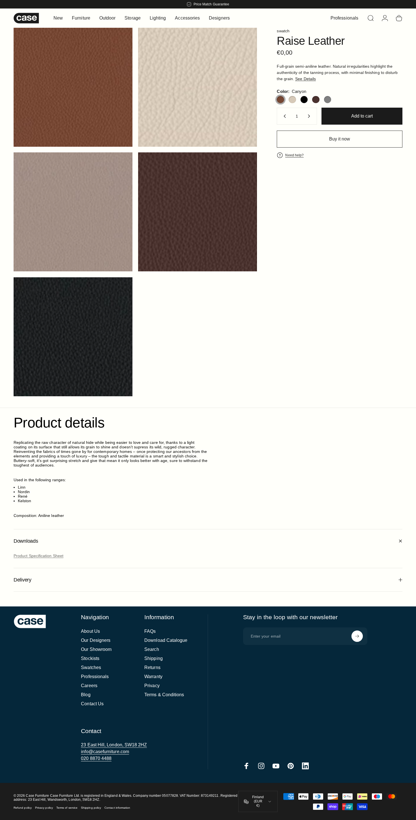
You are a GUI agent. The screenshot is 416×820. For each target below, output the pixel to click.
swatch (283, 31)
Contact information (117, 807)
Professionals (95, 676)
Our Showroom (96, 649)
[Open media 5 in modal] (73, 336)
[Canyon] (280, 99)
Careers (89, 685)
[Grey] (327, 99)
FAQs (150, 631)
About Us (90, 631)
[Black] (304, 99)
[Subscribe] (357, 636)
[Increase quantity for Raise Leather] (310, 116)
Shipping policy (91, 807)
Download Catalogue (165, 640)
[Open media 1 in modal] (73, 87)
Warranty (153, 676)
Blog (85, 694)
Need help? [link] (294, 155)
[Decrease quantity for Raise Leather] (283, 116)
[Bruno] (315, 99)
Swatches (91, 667)
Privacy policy (44, 807)
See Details (305, 78)
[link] (114, 745)
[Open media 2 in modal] (197, 87)
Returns (152, 667)
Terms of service (67, 807)
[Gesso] (292, 99)
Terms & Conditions (164, 694)
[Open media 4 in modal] (197, 211)
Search (151, 649)
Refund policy (23, 807)
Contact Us (92, 703)
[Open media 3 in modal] (73, 211)
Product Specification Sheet (38, 555)
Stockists (90, 658)
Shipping (153, 658)
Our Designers (95, 640)
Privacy (152, 685)
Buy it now (339, 139)
